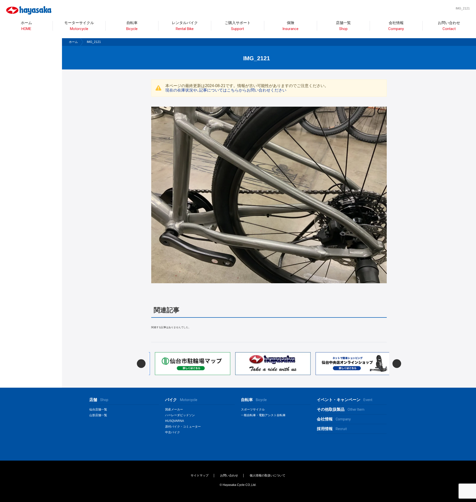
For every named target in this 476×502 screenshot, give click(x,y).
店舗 (98, 400)
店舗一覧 (343, 26)
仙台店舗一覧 (98, 409)
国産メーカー (174, 409)
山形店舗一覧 (98, 415)
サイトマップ (199, 475)
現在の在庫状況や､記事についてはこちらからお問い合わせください (225, 90)
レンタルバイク (185, 26)
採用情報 (332, 429)
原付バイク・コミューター (183, 426)
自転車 (254, 400)
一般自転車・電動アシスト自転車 (263, 415)
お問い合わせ (449, 26)
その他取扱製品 (340, 409)
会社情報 (396, 26)
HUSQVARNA (174, 421)
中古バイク (172, 432)
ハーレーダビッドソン (180, 415)
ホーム (26, 26)
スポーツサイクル (253, 409)
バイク (181, 400)
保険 (290, 26)
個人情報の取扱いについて (267, 475)
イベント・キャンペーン (344, 400)
